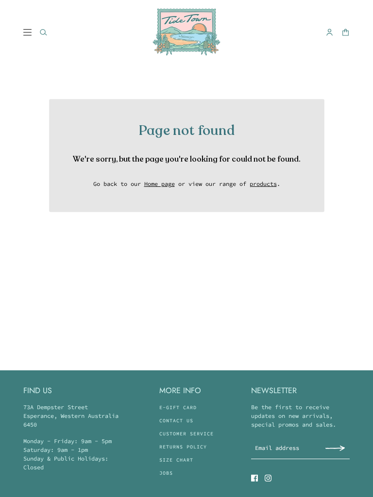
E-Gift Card (178, 407)
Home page (159, 183)
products (263, 183)
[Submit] (335, 448)
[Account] (329, 32)
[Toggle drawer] (27, 32)
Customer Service (186, 434)
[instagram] (268, 478)
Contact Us (176, 420)
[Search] (43, 32)
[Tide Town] (186, 32)
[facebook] (254, 478)
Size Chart (176, 460)
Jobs (166, 473)
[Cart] (345, 32)
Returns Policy (183, 447)
